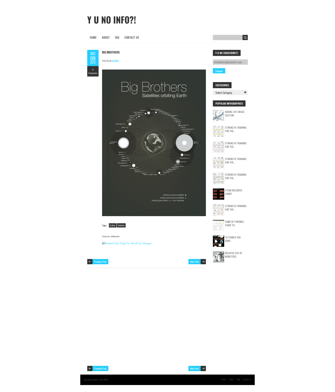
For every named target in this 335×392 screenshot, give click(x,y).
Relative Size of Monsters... (233, 254)
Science (115, 61)
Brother (113, 225)
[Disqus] (146, 318)
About (106, 37)
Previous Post (100, 261)
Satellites (121, 225)
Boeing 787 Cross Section (234, 113)
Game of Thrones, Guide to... (234, 223)
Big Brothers (111, 52)
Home (93, 37)
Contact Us (131, 37)
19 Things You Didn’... (233, 239)
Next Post (194, 261)
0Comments (93, 71)
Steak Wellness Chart (233, 192)
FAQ (117, 37)
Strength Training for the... (236, 129)
